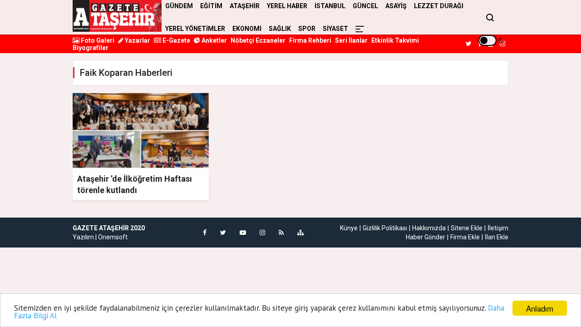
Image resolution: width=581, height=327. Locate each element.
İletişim (497, 228)
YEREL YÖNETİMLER (195, 28)
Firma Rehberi (310, 40)
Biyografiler (90, 47)
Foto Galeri (96, 40)
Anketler (213, 40)
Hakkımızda (429, 228)
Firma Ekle (465, 237)
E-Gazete (175, 40)
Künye (349, 228)
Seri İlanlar (351, 40)
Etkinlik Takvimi (395, 40)
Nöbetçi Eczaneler (258, 40)
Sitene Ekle (467, 228)
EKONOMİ (246, 28)
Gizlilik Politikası (385, 228)
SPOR (306, 28)
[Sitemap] (300, 232)
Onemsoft (113, 237)
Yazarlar (136, 40)
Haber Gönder (425, 237)
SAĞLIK (280, 28)
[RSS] (281, 232)
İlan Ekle (496, 237)
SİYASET (335, 28)
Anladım (539, 308)
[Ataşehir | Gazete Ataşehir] (117, 16)
